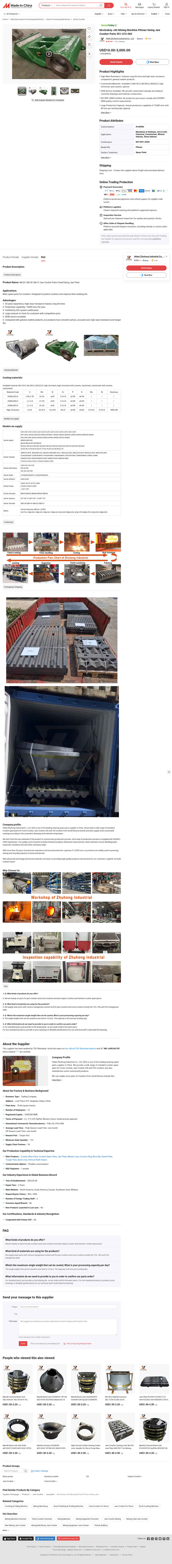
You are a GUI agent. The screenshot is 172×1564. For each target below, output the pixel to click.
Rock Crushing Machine (149, 1506)
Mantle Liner (73, 1156)
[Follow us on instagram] (156, 1538)
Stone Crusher (79, 19)
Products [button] (46, 5)
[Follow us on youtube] (160, 1538)
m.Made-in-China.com (92, 1550)
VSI (87, 1476)
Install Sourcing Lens (69, 1538)
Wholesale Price (102, 1546)
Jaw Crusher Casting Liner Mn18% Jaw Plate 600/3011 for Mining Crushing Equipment (119, 1448)
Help (123, 13)
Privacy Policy (127, 1555)
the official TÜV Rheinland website (80, 1048)
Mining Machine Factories (15, 1519)
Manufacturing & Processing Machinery (27, 19)
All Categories (12, 13)
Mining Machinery (40, 1506)
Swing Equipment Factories (87, 1519)
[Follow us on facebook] (148, 1538)
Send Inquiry (116, 62)
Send (23, 1343)
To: (16, 1314)
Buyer (110, 13)
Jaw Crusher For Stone (123, 1506)
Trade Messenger (45, 1538)
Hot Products (31, 1546)
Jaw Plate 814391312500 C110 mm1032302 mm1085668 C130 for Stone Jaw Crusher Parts (154, 1399)
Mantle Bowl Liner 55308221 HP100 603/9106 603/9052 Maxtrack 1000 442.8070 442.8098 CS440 (52, 1399)
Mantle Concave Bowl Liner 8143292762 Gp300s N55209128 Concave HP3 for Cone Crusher (153, 1448)
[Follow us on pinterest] (164, 1538)
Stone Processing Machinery (58, 19)
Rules (167, 13)
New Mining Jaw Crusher (15, 1525)
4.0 (137, 260)
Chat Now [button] (154, 62)
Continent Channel (117, 1546)
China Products (44, 1546)
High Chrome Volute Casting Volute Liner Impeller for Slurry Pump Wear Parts (85, 1448)
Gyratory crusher (51, 1476)
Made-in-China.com (74, 1550)
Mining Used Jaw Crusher (137, 1519)
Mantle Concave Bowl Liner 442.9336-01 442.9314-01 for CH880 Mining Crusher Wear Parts (17, 1399)
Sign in (166, 7)
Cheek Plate (106, 1156)
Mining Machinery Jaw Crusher (44, 1525)
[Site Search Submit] (109, 5)
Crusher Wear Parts (29, 1156)
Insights (143, 1546)
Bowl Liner (22, 1159)
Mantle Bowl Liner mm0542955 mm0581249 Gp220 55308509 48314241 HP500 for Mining (84, 1399)
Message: (13, 1321)
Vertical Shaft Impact (37, 1159)
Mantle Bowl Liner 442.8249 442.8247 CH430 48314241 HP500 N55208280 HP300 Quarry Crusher (17, 1448)
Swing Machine (64, 1519)
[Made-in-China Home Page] (17, 5)
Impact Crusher (134, 1476)
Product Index (132, 1546)
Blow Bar (97, 1156)
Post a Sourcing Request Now (77, 1343)
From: (15, 1307)
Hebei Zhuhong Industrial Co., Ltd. (120, 38)
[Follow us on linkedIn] (167, 1538)
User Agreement (100, 1555)
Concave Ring (86, 1156)
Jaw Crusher (8, 1481)
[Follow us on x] (152, 1538)
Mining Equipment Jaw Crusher (76, 1525)
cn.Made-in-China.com (111, 1550)
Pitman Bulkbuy (101, 1525)
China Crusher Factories (42, 1519)
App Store (9, 1538)
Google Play (25, 1538)
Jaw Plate (62, 1156)
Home (5, 19)
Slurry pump (8, 1476)
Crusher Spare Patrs (48, 1156)
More (5, 1530)
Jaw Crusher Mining (112, 1519)
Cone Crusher (50, 1481)
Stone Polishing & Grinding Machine (68, 1506)
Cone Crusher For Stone (99, 1506)
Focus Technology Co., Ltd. (67, 1555)
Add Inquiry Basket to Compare (49, 99)
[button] (101, 5)
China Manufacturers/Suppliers (64, 1546)
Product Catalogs (40, 1471)
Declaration (114, 1555)
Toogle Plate (11, 1159)
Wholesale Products (86, 1546)
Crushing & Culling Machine (16, 1506)
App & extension (138, 13)
